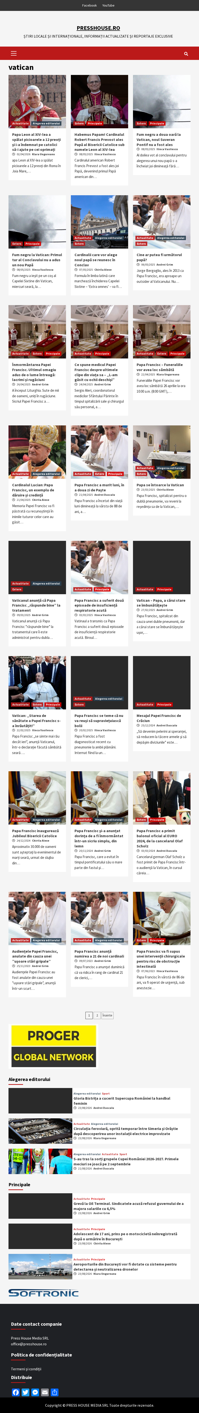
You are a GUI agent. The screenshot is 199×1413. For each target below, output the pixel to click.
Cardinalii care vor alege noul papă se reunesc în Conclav (96, 259)
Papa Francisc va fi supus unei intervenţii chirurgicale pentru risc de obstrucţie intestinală (161, 959)
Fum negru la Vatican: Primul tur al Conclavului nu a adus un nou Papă (37, 259)
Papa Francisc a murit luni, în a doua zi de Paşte (99, 487)
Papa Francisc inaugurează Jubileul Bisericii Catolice (35, 833)
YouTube (108, 5)
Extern (79, 123)
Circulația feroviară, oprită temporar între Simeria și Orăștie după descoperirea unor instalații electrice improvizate (126, 1131)
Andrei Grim (165, 264)
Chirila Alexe (103, 269)
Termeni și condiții (26, 1368)
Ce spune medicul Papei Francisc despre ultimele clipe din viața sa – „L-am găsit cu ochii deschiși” (96, 372)
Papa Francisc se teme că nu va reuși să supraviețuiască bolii (99, 720)
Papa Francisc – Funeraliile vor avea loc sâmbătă (160, 367)
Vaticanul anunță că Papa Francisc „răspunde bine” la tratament (36, 605)
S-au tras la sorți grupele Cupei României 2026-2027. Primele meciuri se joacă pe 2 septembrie (126, 1161)
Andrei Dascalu (104, 494)
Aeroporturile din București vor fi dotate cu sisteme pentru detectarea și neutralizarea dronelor (125, 1267)
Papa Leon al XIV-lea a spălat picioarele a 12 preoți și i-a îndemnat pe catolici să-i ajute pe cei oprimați (36, 142)
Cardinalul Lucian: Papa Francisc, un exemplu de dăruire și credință (33, 489)
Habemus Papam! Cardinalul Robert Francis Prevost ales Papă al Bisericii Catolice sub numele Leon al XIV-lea (99, 142)
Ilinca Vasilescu (105, 154)
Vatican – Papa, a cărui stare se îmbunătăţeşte (161, 603)
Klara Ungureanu (43, 154)
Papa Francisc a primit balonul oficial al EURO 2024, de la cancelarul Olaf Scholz (160, 838)
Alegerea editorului (46, 123)
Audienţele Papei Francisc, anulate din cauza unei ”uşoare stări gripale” (35, 956)
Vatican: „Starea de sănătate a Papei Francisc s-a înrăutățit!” (36, 720)
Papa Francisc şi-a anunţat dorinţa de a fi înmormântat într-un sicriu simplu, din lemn (99, 838)
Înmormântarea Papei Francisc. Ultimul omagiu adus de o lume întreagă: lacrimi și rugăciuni (34, 372)
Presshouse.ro (98, 28)
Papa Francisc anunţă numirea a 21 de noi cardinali (99, 954)
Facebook (89, 5)
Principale (95, 123)
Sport (106, 1093)
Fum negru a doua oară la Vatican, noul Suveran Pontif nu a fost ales (159, 139)
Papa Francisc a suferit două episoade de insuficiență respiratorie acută (99, 605)
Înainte (107, 1015)
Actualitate (20, 123)
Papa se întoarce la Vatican (160, 484)
